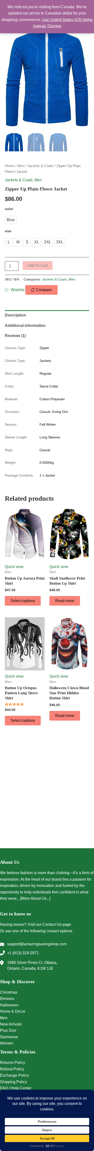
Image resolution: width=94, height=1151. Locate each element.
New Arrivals (11, 1024)
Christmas (8, 992)
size (8, 231)
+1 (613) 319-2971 (23, 953)
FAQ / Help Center (15, 1088)
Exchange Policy (14, 1075)
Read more (64, 601)
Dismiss (54, 26)
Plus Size (8, 1030)
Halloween (9, 1005)
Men (20, 166)
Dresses (7, 999)
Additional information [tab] (25, 325)
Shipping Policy (13, 1082)
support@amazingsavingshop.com (37, 944)
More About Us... (35, 898)
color (9, 209)
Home (9, 166)
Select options (23, 601)
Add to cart (37, 265)
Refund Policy (12, 1069)
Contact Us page (56, 924)
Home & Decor (12, 1011)
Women (6, 1043)
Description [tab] (15, 315)
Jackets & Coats (40, 166)
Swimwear (9, 1037)
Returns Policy (12, 1062)
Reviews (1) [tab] (15, 336)
